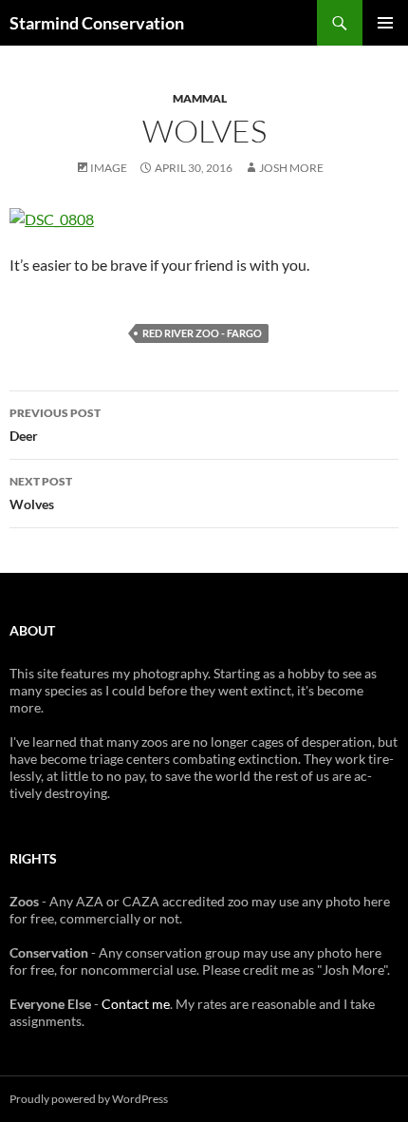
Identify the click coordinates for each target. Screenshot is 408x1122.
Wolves (40, 493)
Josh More (291, 168)
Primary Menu (385, 23)
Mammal (200, 98)
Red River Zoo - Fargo (202, 333)
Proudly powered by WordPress (88, 1099)
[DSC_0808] (51, 217)
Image (108, 168)
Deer (55, 425)
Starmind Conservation (96, 22)
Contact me (136, 1004)
